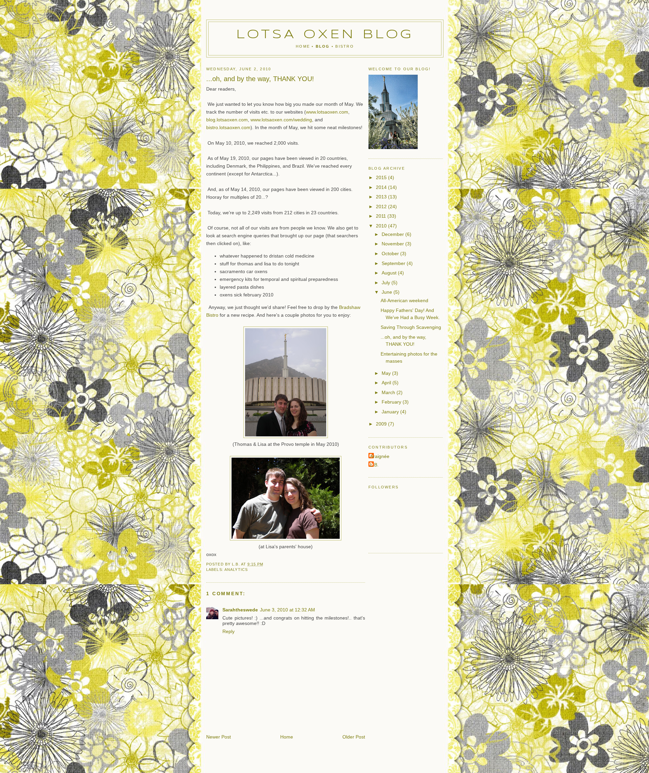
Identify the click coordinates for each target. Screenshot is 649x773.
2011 (381, 216)
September (394, 263)
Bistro (344, 46)
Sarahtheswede (240, 609)
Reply (228, 631)
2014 (382, 187)
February (392, 402)
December (393, 234)
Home (303, 46)
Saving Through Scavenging (411, 327)
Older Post (353, 737)
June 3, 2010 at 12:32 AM (287, 609)
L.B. (374, 464)
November (393, 243)
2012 (382, 206)
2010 (382, 225)
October (391, 253)
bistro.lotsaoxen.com (228, 127)
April (387, 382)
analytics (236, 569)
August (390, 272)
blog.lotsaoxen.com (227, 119)
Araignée (379, 456)
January (391, 411)
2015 (382, 177)
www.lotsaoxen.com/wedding (281, 119)
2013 (382, 196)
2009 (382, 424)
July (386, 282)
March (389, 392)
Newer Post (218, 737)
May (387, 373)
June (387, 292)
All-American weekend (404, 300)
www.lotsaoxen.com (327, 112)
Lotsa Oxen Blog (325, 35)
